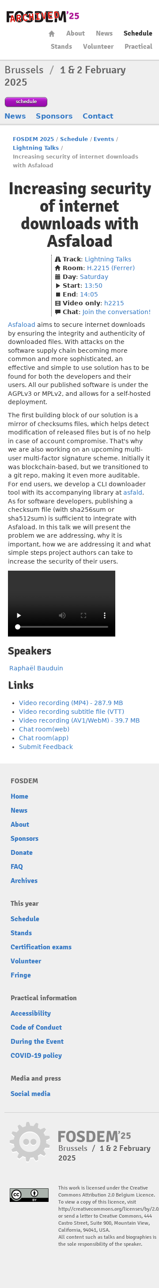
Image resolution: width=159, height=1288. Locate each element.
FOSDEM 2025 (33, 139)
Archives (24, 880)
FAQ (17, 866)
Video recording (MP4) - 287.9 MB (71, 702)
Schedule (138, 33)
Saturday (94, 276)
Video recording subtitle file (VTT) (71, 711)
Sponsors (54, 116)
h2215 (114, 303)
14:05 (89, 294)
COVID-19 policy (36, 1055)
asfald (132, 492)
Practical (138, 46)
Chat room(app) (43, 738)
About (75, 33)
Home (51, 33)
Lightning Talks (36, 148)
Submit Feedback (46, 746)
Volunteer (98, 46)
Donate (22, 852)
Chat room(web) (44, 729)
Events (104, 139)
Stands (61, 46)
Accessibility (31, 1013)
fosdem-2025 (43, 16)
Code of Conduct (36, 1027)
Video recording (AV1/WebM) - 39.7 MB (79, 720)
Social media (30, 1093)
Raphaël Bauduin (36, 668)
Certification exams (41, 947)
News (104, 33)
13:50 (93, 285)
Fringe (21, 975)
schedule (26, 101)
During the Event (37, 1041)
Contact (98, 116)
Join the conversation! (117, 311)
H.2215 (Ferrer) (111, 267)
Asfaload (21, 324)
